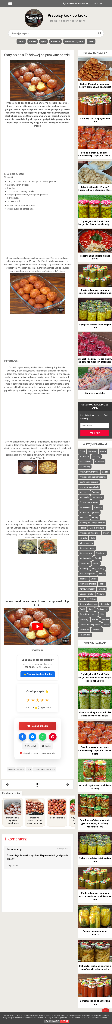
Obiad (82, 451)
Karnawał (11, 769)
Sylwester (97, 629)
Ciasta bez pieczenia (89, 482)
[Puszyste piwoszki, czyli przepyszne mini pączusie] (35, 807)
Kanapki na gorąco (88, 614)
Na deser (20, 769)
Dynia (43, 41)
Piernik (95, 619)
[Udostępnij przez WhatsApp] (42, 737)
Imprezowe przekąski (89, 487)
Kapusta (98, 507)
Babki (102, 584)
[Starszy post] (67, 784)
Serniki (96, 563)
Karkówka (105, 604)
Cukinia (32, 41)
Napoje (83, 528)
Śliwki (91, 41)
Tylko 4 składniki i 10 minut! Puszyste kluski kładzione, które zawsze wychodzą (95, 189)
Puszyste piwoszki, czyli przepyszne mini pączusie (35, 821)
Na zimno (84, 492)
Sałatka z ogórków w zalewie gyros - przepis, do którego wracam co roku (95, 823)
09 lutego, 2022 (62, 849)
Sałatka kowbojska (95, 393)
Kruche (102, 589)
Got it (64, 1021)
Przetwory (84, 456)
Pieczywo (84, 518)
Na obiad (92, 451)
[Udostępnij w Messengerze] (32, 737)
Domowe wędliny (87, 589)
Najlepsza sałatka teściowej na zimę (95, 326)
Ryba (91, 609)
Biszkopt (83, 579)
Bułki (93, 538)
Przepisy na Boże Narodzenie (93, 477)
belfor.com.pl (14, 849)
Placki (82, 609)
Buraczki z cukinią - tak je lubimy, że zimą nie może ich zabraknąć (95, 360)
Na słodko (100, 553)
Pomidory (55, 41)
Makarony (84, 619)
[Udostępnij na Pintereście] (53, 737)
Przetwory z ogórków (74, 41)
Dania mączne (86, 553)
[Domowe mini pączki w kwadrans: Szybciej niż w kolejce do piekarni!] (12, 807)
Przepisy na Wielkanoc (90, 533)
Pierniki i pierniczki (88, 584)
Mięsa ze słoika (86, 594)
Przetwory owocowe (89, 502)
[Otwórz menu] (10, 3)
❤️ (105, 1011)
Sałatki (105, 472)
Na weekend (85, 507)
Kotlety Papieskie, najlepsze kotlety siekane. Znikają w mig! (95, 85)
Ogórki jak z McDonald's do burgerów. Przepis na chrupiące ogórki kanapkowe (94, 223)
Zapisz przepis (40, 726)
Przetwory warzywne (89, 472)
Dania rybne (102, 609)
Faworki (105, 619)
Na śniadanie (85, 558)
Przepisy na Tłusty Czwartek (44, 769)
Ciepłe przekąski (97, 528)
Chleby (93, 599)
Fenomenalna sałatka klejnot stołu (95, 257)
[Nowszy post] (7, 784)
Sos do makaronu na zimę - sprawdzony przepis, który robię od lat (94, 154)
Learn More (51, 1021)
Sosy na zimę (98, 568)
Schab (102, 574)
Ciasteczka (84, 563)
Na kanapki (97, 497)
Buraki (21, 41)
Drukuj (48, 746)
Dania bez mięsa (87, 548)
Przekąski (99, 462)
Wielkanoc (84, 629)
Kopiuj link (31, 746)
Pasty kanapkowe (87, 574)
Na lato (83, 599)
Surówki (95, 492)
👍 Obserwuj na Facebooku (37, 674)
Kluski (106, 624)
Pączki (29, 769)
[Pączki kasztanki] (57, 807)
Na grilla (83, 538)
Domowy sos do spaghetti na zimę (95, 120)
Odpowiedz (13, 865)
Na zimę (96, 456)
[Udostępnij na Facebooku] (22, 737)
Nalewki (100, 594)
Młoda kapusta (86, 543)
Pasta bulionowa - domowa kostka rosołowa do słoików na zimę (95, 292)
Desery (106, 533)
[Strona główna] (37, 784)
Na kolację (84, 497)
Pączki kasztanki (57, 818)
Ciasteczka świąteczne (90, 624)
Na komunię (85, 635)
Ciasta (103, 451)
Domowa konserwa (88, 604)
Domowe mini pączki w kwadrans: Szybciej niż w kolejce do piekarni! (13, 821)
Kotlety (95, 518)
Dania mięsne (86, 462)
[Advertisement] (37, 150)
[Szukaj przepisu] (100, 33)
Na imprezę (85, 467)
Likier (102, 614)
